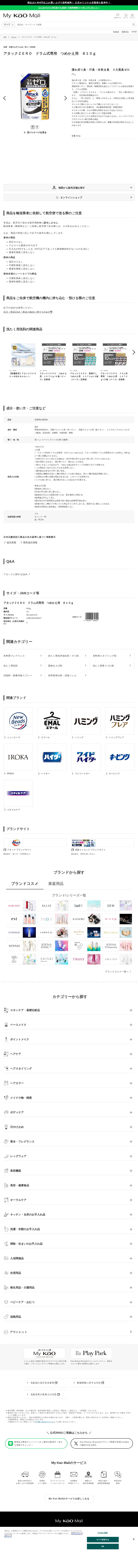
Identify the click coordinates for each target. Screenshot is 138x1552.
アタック (14, 37)
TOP (5, 37)
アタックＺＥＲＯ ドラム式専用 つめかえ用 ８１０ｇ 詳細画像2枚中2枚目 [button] (37, 127)
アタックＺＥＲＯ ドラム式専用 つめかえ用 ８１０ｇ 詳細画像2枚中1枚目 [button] (32, 127)
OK (102, 1546)
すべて (7, 24)
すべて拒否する (103, 1540)
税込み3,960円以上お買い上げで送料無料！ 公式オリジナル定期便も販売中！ (69, 2)
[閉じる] (134, 1539)
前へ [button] (4, 98)
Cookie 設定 (103, 1533)
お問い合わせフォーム (45, 1422)
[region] (69, 1539)
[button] (69, 187)
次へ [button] (65, 98)
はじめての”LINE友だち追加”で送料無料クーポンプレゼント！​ (69, 8)
